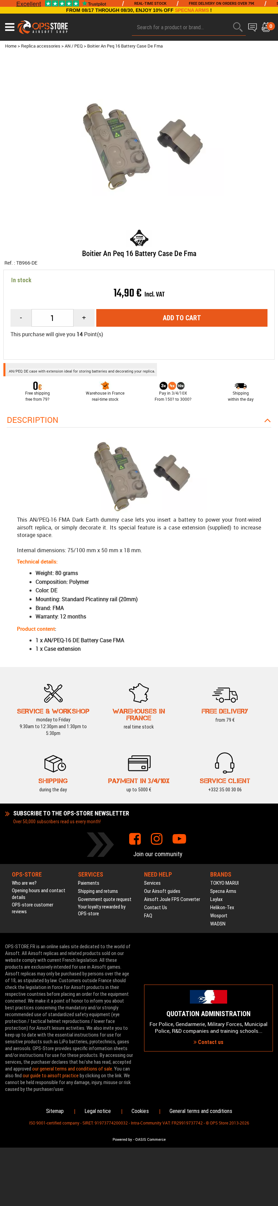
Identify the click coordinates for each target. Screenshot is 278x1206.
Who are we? (24, 883)
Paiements (88, 883)
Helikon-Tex (222, 907)
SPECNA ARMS (192, 10)
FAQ (148, 916)
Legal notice (97, 1111)
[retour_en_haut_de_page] (269, 717)
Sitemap (55, 1111)
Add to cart (182, 318)
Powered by (122, 1139)
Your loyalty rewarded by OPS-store (101, 910)
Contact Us (155, 907)
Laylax (216, 899)
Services (152, 883)
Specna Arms (223, 891)
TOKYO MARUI (224, 883)
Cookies (140, 1111)
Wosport (218, 916)
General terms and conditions (201, 1111)
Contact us (210, 1042)
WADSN (217, 924)
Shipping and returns (98, 891)
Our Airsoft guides (162, 891)
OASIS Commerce (150, 1139)
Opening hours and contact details (38, 893)
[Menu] (9, 27)
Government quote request (105, 899)
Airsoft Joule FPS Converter (172, 899)
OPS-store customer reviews (32, 908)
